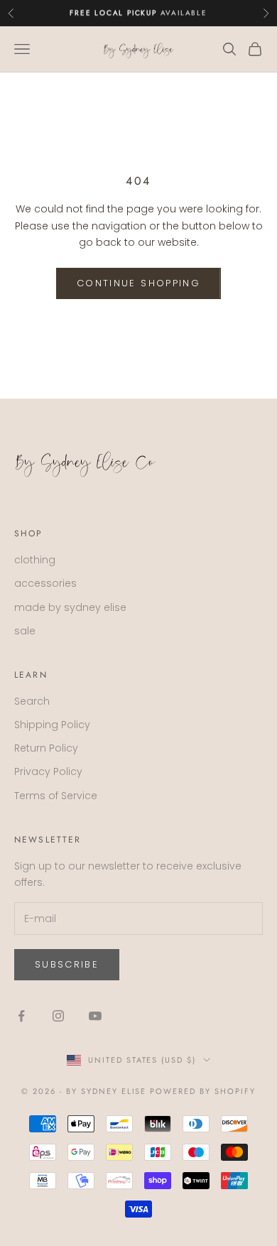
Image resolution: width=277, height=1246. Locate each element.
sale (25, 631)
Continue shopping (138, 283)
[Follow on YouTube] (95, 1016)
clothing (34, 560)
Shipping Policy (52, 724)
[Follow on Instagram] (58, 1016)
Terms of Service (55, 796)
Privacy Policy (48, 771)
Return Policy (46, 748)
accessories (45, 583)
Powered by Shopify (203, 1091)
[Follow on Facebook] (21, 1016)
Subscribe (67, 964)
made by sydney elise (70, 607)
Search (32, 701)
